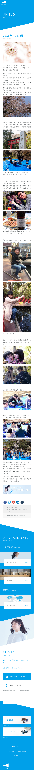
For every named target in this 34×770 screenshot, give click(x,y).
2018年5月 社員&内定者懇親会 (16, 515)
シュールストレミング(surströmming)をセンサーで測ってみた (17, 509)
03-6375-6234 (15, 685)
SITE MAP (17, 755)
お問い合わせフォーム (18, 676)
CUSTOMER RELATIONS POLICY (17, 751)
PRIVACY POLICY (17, 746)
